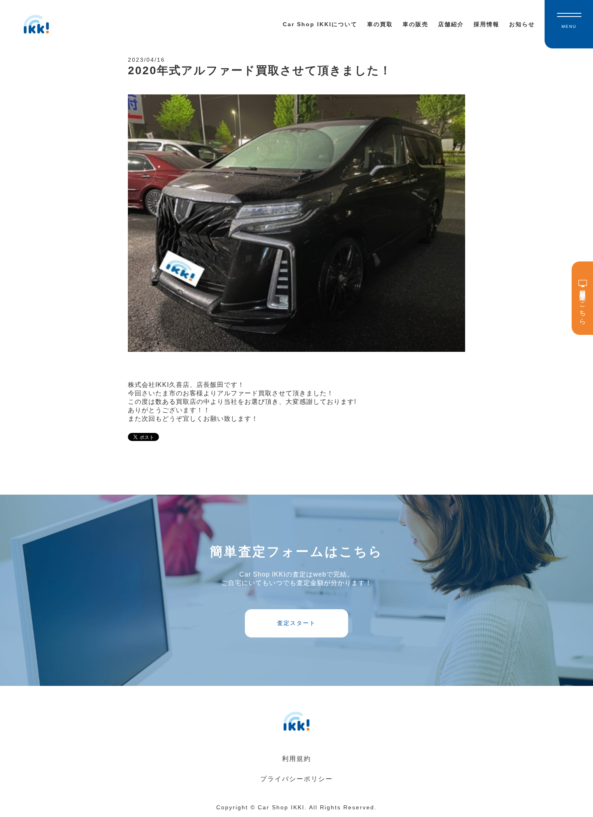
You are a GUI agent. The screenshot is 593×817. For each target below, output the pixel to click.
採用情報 (486, 24)
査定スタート (296, 623)
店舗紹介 (451, 24)
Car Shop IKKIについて (320, 24)
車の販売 (415, 24)
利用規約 (296, 758)
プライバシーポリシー (296, 778)
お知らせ (522, 24)
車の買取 (380, 24)
